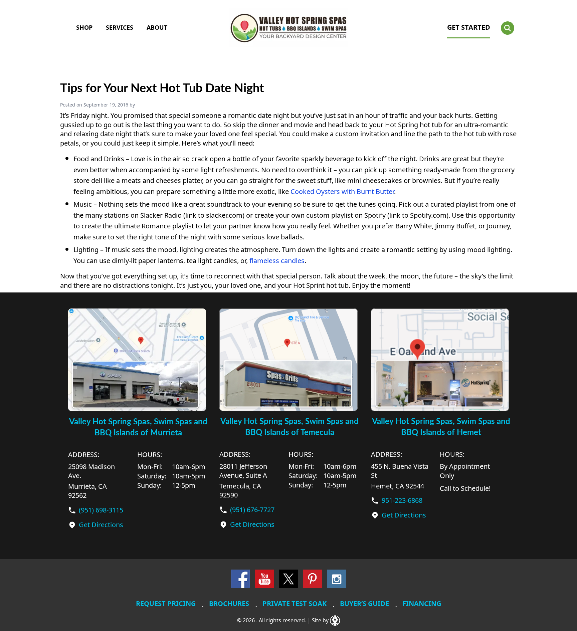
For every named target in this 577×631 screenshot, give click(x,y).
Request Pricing (166, 603)
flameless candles (277, 260)
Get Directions (101, 524)
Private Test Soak (294, 603)
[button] (507, 28)
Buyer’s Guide (364, 603)
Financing (421, 603)
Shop (84, 27)
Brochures (229, 603)
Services (119, 27)
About (157, 27)
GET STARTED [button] (468, 27)
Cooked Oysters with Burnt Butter (342, 191)
